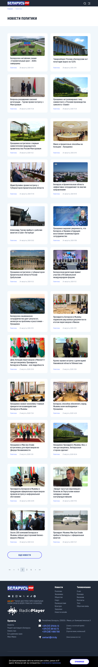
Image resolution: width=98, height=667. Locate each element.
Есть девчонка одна (14, 634)
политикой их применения (51, 663)
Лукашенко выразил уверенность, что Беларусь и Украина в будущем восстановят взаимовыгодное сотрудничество (69, 232)
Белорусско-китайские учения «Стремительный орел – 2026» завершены (23, 61)
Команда (80, 594)
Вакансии (80, 597)
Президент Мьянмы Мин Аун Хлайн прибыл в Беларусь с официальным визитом (68, 535)
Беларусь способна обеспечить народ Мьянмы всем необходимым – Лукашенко (69, 406)
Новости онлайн (61, 612)
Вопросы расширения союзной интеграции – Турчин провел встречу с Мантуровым (27, 102)
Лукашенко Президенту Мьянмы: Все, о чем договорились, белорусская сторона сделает (70, 447)
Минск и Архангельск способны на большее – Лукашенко (68, 145)
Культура (58, 606)
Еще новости (24, 555)
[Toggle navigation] (88, 3)
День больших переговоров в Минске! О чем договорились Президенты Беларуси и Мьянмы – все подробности (27, 362)
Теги (78, 603)
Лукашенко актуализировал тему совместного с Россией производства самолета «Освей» (69, 102)
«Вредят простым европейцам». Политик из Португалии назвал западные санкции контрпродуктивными (67, 492)
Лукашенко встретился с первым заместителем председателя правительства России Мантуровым (25, 146)
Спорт (57, 600)
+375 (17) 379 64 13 (63, 625)
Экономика (59, 594)
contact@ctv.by (61, 637)
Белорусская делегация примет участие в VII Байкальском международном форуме (67, 275)
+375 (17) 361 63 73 (56, 628)
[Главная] (19, 3)
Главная (10, 9)
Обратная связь (83, 606)
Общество (59, 597)
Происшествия (60, 603)
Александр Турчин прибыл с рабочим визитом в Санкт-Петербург (26, 231)
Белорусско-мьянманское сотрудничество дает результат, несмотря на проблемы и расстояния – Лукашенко (27, 320)
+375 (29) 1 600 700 (63, 631)
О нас (79, 591)
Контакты (80, 600)
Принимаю (79, 661)
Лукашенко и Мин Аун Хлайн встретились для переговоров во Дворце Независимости (24, 447)
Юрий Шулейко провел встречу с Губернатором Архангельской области (27, 186)
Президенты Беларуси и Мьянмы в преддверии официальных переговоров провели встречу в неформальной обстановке (27, 492)
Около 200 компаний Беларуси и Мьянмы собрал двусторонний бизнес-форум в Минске (27, 535)
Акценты (10, 625)
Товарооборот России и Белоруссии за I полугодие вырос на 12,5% (70, 60)
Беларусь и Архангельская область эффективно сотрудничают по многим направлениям (69, 187)
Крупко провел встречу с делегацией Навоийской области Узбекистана (69, 361)
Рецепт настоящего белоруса (18, 628)
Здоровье (58, 609)
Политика (13, 68)
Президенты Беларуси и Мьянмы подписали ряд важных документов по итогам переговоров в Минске (69, 319)
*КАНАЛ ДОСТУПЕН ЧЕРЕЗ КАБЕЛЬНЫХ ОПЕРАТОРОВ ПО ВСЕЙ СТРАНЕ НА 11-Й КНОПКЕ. (25, 602)
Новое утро (11, 631)
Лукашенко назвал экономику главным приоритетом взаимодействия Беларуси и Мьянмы (27, 406)
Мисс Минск (11, 637)
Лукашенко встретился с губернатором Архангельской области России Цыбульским (27, 275)
